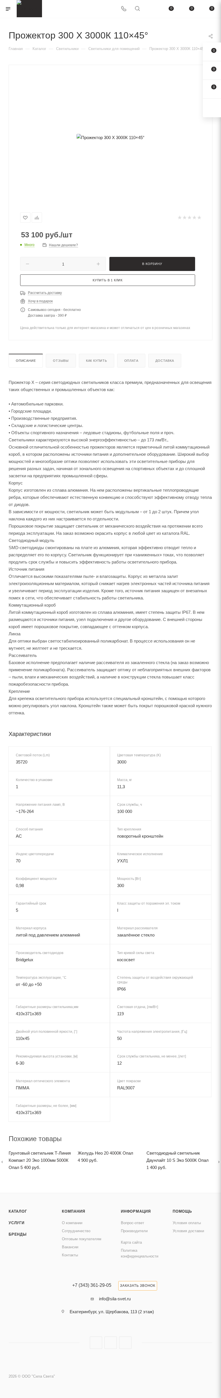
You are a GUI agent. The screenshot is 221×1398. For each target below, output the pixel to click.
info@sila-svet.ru (115, 1298)
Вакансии (70, 1247)
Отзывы (61, 360)
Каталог (18, 1211)
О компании (72, 1223)
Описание (26, 360)
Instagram (96, 1343)
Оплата (131, 360)
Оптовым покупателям (81, 1239)
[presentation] (2, 1161)
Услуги (16, 1223)
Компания (73, 1211)
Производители (134, 1231)
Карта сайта (131, 1242)
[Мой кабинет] (151, 9)
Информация (136, 1211)
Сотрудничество (76, 1231)
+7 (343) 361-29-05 (91, 1285)
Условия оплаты (187, 1223)
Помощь (182, 1211)
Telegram (110, 1343)
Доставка (164, 360)
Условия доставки (188, 1231)
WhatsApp (125, 1343)
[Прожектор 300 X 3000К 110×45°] (110, 137)
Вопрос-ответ (132, 1223)
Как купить (96, 360)
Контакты (70, 1255)
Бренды (18, 1234)
